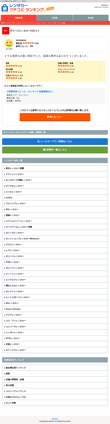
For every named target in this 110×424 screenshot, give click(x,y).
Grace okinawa (13, 309)
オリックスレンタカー (16, 350)
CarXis (9, 197)
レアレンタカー (13, 250)
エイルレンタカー (14, 192)
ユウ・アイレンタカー (16, 321)
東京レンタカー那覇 (15, 168)
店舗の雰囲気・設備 (15, 379)
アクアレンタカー (14, 315)
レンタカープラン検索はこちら (56, 141)
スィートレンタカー (15, 274)
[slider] (28, 43)
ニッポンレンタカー (15, 332)
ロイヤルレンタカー (15, 186)
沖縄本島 (18, 18)
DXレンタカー (12, 209)
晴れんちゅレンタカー (16, 285)
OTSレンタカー (13, 338)
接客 (8, 373)
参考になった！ (55, 117)
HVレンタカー (12, 303)
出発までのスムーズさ (16, 397)
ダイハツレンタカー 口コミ (37, 23)
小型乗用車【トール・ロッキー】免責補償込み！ (30, 91)
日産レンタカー (13, 344)
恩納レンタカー (13, 215)
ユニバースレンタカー (16, 326)
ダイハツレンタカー (15, 256)
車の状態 (10, 385)
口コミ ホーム (21, 23)
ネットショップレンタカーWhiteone (22, 238)
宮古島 (90, 18)
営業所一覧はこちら (56, 149)
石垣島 (54, 18)
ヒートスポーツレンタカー (18, 297)
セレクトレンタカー (15, 291)
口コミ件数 (11, 403)
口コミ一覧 (52, 23)
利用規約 (55, 419)
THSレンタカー (13, 262)
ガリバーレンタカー (15, 268)
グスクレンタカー (14, 244)
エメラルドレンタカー (16, 279)
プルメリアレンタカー (16, 203)
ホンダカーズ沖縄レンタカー (19, 180)
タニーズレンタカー (15, 233)
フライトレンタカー (15, 174)
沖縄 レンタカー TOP (8, 23)
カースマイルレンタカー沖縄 (19, 227)
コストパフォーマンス (16, 391)
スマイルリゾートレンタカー (19, 221)
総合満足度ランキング (16, 368)
